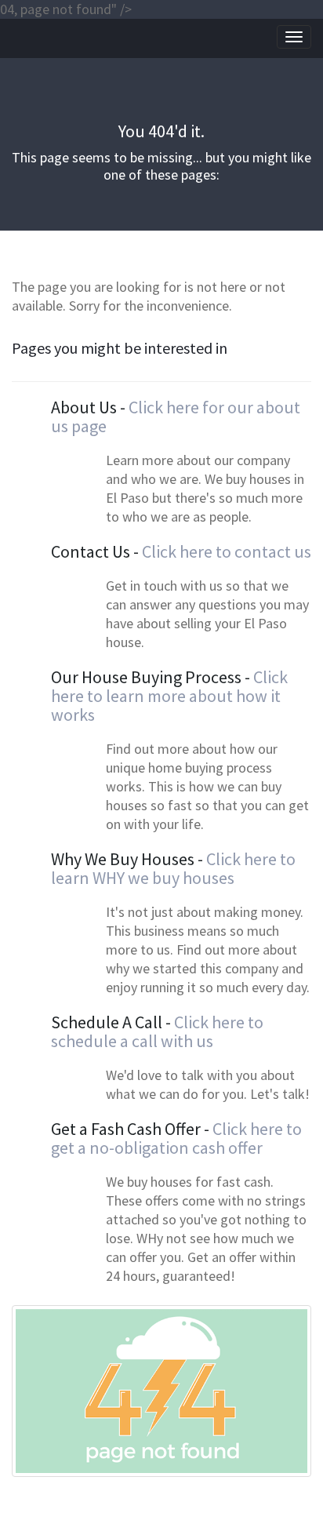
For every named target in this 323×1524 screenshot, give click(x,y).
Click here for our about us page (175, 416)
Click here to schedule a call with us (157, 1031)
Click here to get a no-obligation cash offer (176, 1138)
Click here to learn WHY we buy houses (173, 868)
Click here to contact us (226, 551)
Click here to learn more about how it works (169, 696)
